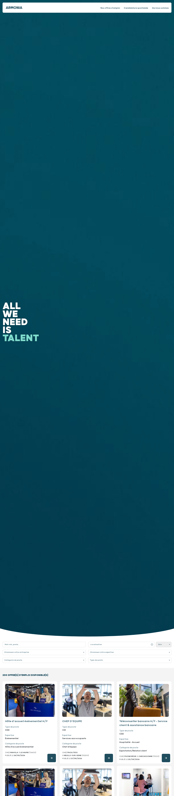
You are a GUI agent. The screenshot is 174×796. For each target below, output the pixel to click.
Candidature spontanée (136, 8)
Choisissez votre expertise (102, 652)
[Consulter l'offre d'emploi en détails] (51, 758)
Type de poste (96, 660)
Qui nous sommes (160, 8)
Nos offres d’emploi (110, 8)
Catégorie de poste (13, 660)
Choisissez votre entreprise (16, 652)
